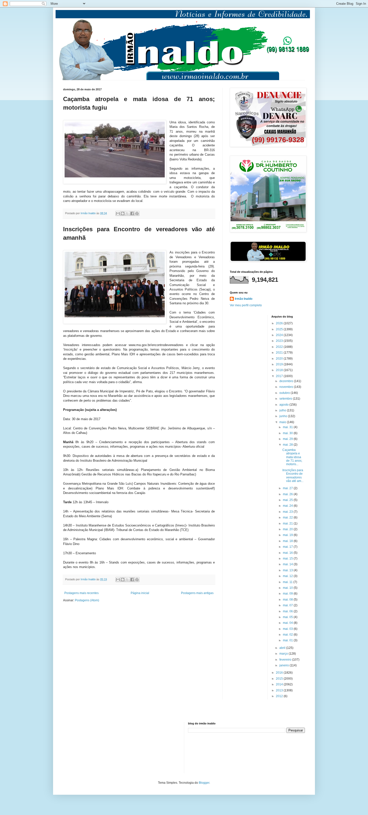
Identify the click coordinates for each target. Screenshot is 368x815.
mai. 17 (288, 547)
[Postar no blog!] (122, 213)
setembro (286, 398)
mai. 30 (288, 433)
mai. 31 (288, 427)
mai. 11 (288, 582)
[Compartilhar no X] (127, 213)
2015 (280, 678)
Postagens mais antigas (197, 593)
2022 (280, 347)
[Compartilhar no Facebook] (132, 213)
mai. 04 (288, 623)
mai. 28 (288, 444)
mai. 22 (288, 517)
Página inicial (140, 593)
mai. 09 (288, 593)
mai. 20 (288, 529)
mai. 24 (288, 505)
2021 (280, 352)
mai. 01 (288, 640)
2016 (280, 672)
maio (283, 422)
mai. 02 (288, 634)
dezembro (286, 381)
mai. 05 (288, 617)
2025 (280, 329)
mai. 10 (288, 588)
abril (282, 648)
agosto (284, 404)
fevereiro (285, 659)
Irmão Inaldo (243, 299)
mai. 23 (288, 511)
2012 (280, 696)
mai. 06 (288, 611)
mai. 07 (288, 605)
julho (283, 410)
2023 (280, 341)
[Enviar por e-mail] (117, 213)
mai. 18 (288, 541)
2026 (280, 323)
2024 (280, 335)
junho (283, 416)
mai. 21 (288, 523)
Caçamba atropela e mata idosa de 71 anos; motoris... (292, 457)
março (284, 653)
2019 (280, 364)
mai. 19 (288, 535)
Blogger (204, 782)
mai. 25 (288, 500)
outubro (285, 393)
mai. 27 (288, 488)
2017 (280, 376)
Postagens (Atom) (87, 600)
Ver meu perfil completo (246, 305)
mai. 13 (288, 570)
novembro (286, 387)
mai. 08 (288, 599)
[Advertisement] (88, 747)
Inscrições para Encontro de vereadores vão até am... (292, 475)
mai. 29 (288, 439)
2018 (280, 370)
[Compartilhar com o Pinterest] (136, 213)
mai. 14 (288, 564)
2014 (280, 684)
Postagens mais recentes (81, 593)
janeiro (284, 665)
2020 (280, 358)
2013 (280, 690)
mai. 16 (288, 553)
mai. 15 (288, 558)
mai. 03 (288, 629)
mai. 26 (288, 494)
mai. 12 (288, 576)
